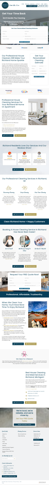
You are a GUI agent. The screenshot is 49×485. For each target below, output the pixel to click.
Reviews (4, 445)
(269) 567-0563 (8, 259)
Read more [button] (24, 163)
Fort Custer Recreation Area (10, 325)
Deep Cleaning (21, 435)
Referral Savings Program (8, 447)
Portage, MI (36, 437)
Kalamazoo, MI (37, 434)
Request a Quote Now (24, 41)
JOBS (42, 4)
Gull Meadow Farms (8, 317)
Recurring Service (22, 434)
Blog (3, 435)
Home (23, 4)
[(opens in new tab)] (9, 47)
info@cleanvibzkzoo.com (9, 471)
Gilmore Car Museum (9, 330)
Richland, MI (36, 439)
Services (32, 4)
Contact (38, 4)
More (45, 4)
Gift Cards (4, 443)
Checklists (4, 439)
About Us (27, 4)
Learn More (8, 204)
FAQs (3, 441)
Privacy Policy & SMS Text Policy (8, 452)
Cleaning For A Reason (27, 361)
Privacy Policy (16, 481)
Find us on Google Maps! (31, 389)
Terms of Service (6, 449)
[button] (34, 4)
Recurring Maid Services (9, 124)
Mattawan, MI (37, 435)
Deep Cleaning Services (9, 126)
